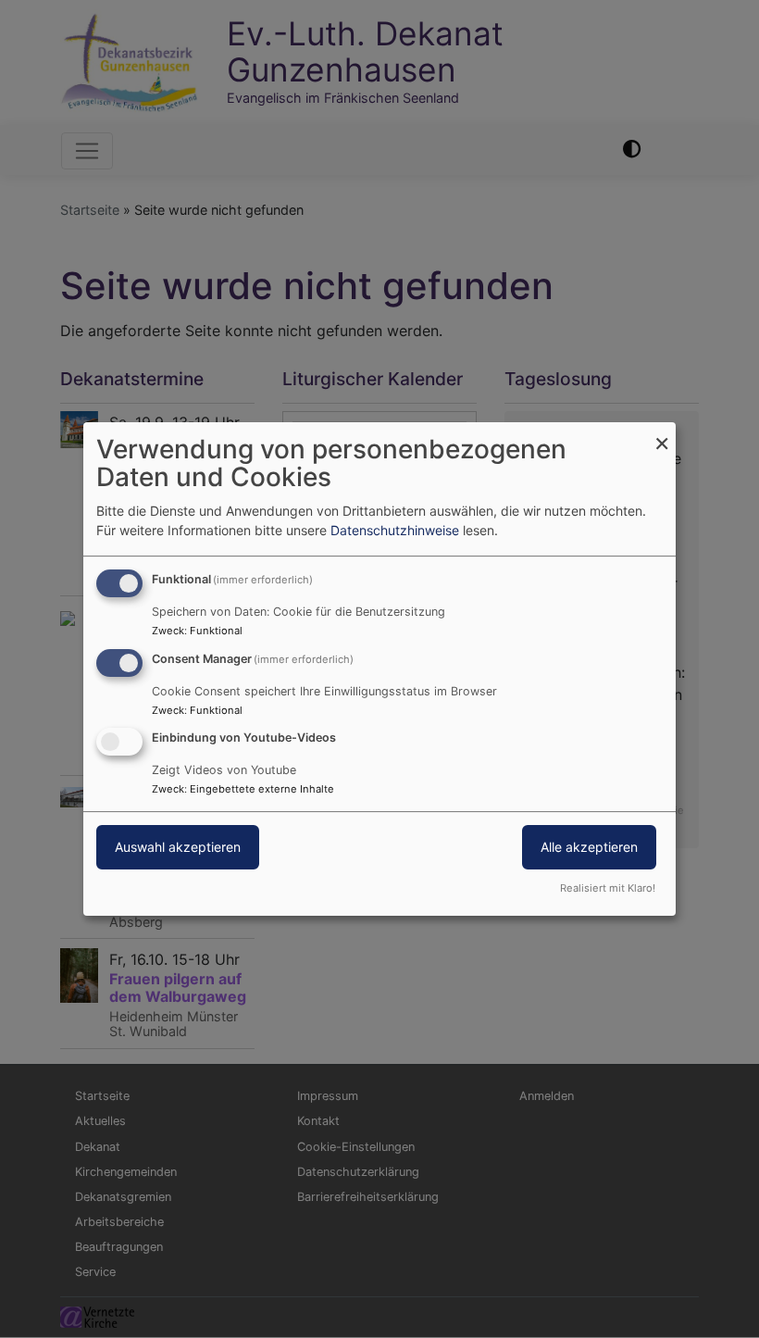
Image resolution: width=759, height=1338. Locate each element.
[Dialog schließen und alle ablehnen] (662, 433)
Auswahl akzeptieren (178, 848)
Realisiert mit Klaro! (607, 888)
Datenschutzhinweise (394, 530)
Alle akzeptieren (589, 848)
